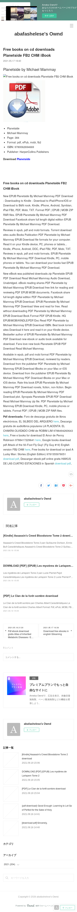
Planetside (23, 159)
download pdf (11, 459)
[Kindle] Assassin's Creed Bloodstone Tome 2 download (39, 535)
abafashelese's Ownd (38, 34)
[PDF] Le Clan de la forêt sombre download (30, 596)
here (56, 421)
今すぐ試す (49, 15)
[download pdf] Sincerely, (34, 822)
